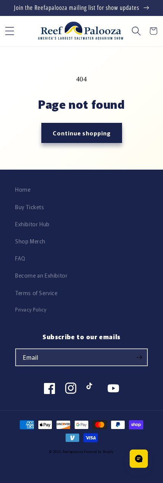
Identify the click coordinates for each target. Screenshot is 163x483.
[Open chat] (139, 459)
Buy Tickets (29, 207)
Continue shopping (82, 133)
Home (22, 189)
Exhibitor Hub (32, 224)
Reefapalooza (73, 451)
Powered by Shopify (99, 451)
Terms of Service (36, 293)
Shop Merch (30, 241)
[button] (9, 31)
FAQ (20, 258)
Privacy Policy (30, 309)
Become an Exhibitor (41, 275)
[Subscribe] (139, 357)
